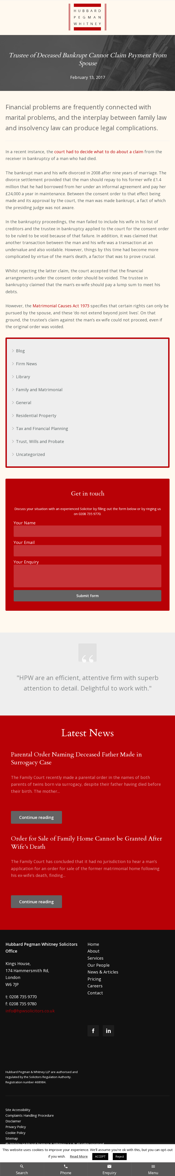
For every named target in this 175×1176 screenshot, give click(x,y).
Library (23, 376)
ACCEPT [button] (100, 1156)
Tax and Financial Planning (42, 428)
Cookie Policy (15, 1132)
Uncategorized (30, 454)
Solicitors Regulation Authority (50, 1077)
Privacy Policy (15, 1126)
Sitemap (11, 1138)
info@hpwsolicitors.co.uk (30, 1010)
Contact (95, 993)
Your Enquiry (26, 562)
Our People (99, 965)
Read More (79, 1156)
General (23, 402)
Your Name (25, 522)
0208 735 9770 (89, 513)
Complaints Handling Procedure (29, 1115)
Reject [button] (120, 1156)
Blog (20, 350)
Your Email (24, 542)
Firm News (26, 363)
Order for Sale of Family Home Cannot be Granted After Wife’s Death (86, 842)
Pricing (94, 979)
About (94, 951)
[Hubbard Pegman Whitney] (88, 18)
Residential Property (36, 415)
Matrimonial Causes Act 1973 (61, 305)
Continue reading (36, 817)
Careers (95, 985)
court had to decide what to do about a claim (98, 151)
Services (95, 958)
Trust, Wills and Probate (40, 441)
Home (93, 944)
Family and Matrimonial (39, 389)
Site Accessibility (17, 1109)
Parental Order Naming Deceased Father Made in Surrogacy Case (76, 758)
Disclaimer (13, 1121)
